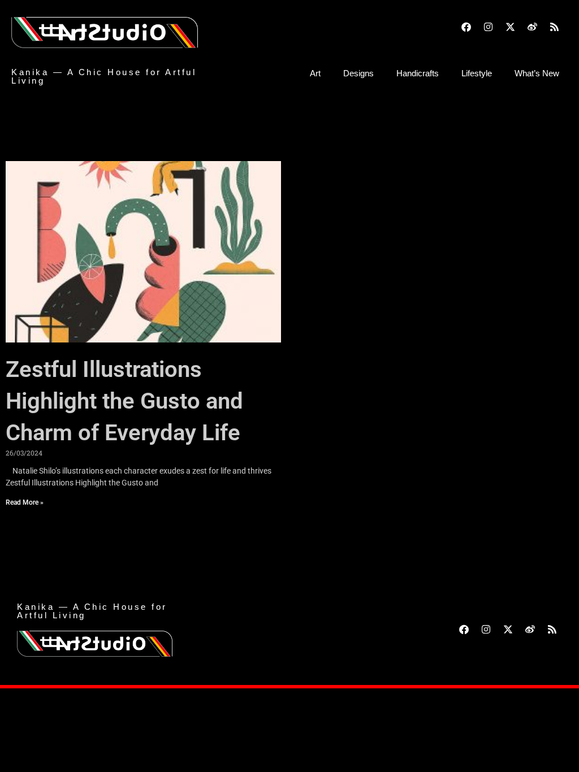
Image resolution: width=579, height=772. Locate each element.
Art (315, 73)
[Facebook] (466, 26)
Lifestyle (476, 73)
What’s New (537, 73)
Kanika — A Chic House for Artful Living (103, 76)
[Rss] (554, 26)
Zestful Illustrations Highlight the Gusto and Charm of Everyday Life (124, 401)
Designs (358, 73)
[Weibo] (532, 26)
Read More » (25, 502)
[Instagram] (488, 26)
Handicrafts (417, 73)
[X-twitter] (510, 26)
